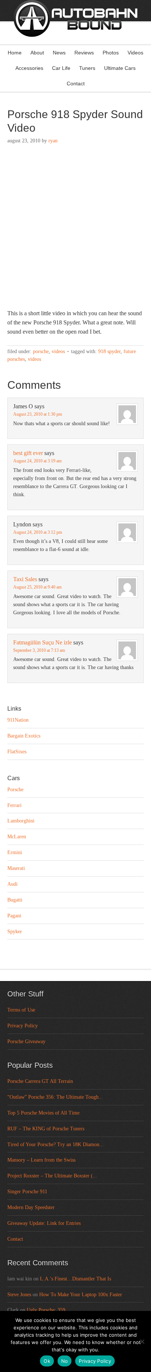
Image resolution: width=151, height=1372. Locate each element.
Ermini (14, 852)
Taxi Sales (25, 579)
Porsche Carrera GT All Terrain (40, 1081)
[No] (142, 1341)
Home (15, 53)
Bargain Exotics (23, 736)
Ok (47, 1361)
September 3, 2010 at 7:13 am (39, 650)
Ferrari (14, 805)
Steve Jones (19, 1294)
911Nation (18, 720)
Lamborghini (20, 821)
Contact (76, 83)
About (37, 53)
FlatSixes (16, 751)
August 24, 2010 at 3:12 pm (37, 532)
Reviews (84, 53)
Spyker (14, 931)
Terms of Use (21, 1010)
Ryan (53, 140)
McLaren (16, 836)
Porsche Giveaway (26, 1041)
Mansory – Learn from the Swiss (41, 1160)
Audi (12, 884)
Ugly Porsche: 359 (46, 1310)
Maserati (16, 868)
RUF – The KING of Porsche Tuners (45, 1128)
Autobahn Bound (75, 29)
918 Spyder (109, 351)
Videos (135, 53)
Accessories (29, 68)
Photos (111, 53)
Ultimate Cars (120, 68)
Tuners (87, 68)
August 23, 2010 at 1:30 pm (37, 414)
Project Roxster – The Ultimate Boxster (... (52, 1176)
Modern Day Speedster (31, 1207)
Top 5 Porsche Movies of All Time (43, 1113)
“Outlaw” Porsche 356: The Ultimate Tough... (55, 1097)
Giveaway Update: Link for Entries (44, 1223)
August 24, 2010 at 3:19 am (37, 460)
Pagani (14, 915)
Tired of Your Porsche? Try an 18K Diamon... (55, 1144)
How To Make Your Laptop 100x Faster (80, 1294)
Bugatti (14, 900)
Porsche (41, 351)
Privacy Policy (22, 1025)
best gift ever (28, 453)
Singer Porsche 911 (27, 1191)
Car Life (61, 68)
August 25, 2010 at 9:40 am (37, 587)
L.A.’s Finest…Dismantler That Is (75, 1279)
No (64, 1361)
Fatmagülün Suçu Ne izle (42, 642)
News (59, 53)
